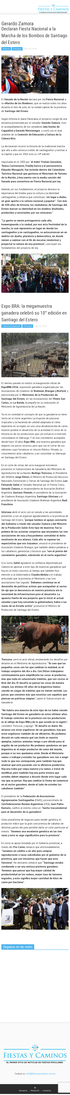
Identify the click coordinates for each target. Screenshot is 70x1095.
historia (6, 48)
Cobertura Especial (11, 326)
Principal (17, 48)
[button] (13, 9)
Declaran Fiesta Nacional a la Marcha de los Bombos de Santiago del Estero (34, 35)
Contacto (47, 1090)
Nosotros (23, 1090)
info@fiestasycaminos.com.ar (41, 1073)
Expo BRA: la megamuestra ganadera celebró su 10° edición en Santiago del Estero (34, 313)
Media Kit (35, 1090)
